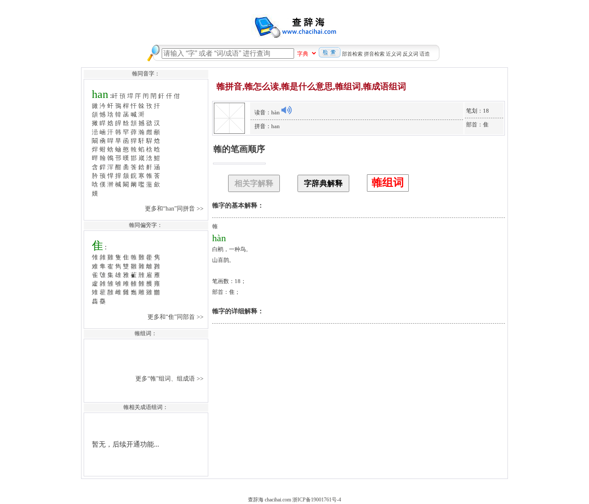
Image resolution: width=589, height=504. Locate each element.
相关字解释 (254, 183)
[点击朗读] (286, 110)
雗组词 (388, 182)
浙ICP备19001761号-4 (316, 500)
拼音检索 (374, 54)
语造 (425, 54)
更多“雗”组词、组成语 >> (170, 378)
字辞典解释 (323, 183)
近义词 (393, 54)
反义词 (410, 54)
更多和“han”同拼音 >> (175, 208)
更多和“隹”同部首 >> (176, 316)
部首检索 (352, 54)
